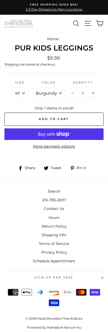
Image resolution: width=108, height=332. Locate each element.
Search (54, 191)
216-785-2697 (54, 200)
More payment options (54, 146)
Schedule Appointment (54, 261)
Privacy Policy (54, 252)
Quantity (83, 82)
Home (52, 39)
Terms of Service (54, 244)
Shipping (11, 64)
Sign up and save (54, 277)
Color (48, 82)
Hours (54, 217)
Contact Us (54, 209)
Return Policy (54, 226)
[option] (54, 7)
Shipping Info (54, 235)
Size (19, 82)
